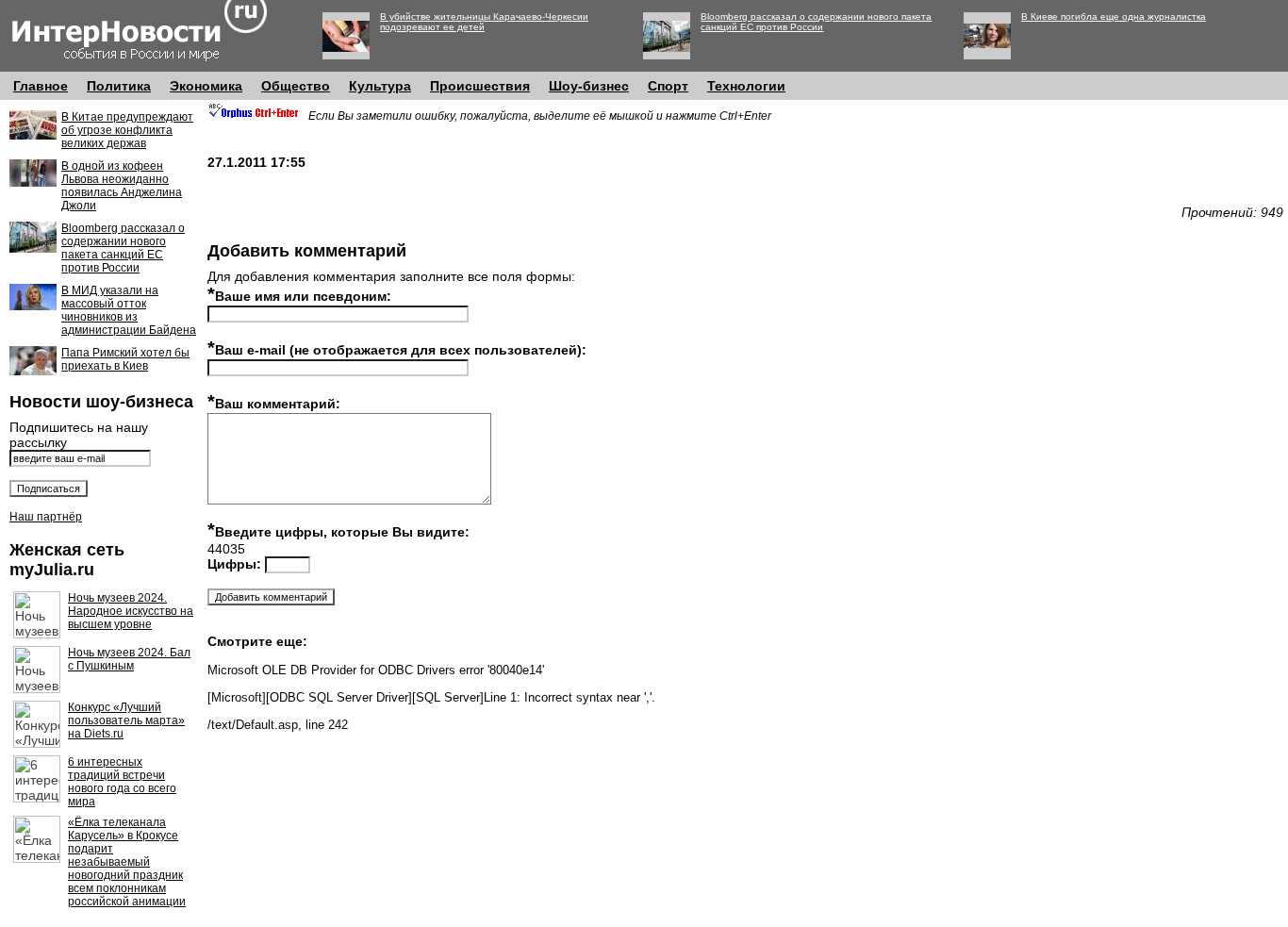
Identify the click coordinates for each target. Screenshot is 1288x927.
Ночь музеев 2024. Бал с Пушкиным (129, 659)
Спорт (668, 85)
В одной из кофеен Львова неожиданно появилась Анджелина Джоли (121, 185)
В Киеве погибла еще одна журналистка (1113, 16)
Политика (119, 85)
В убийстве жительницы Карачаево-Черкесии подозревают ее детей (484, 21)
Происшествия (480, 85)
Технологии (746, 85)
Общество (295, 85)
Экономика (206, 85)
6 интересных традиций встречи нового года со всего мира (122, 781)
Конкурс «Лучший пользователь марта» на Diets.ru (126, 720)
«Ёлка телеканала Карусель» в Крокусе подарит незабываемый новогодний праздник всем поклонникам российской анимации (127, 862)
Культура (380, 85)
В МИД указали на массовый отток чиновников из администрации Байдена (128, 310)
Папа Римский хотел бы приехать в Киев (125, 359)
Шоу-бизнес (589, 85)
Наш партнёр (45, 516)
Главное (40, 85)
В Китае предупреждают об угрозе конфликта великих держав (127, 130)
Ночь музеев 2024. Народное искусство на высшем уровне (130, 611)
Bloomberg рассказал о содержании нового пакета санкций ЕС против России (816, 21)
